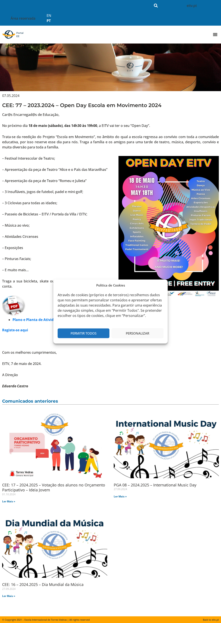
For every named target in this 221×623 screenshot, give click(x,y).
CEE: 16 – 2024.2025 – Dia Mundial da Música (43, 584)
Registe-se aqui (15, 330)
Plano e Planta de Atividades (37, 319)
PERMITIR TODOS (83, 333)
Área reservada (23, 18)
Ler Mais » (8, 501)
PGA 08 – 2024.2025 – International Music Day (155, 484)
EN (49, 15)
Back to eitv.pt (211, 619)
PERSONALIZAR (137, 333)
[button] (156, 5)
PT (49, 20)
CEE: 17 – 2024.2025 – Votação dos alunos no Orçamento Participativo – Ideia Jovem (53, 487)
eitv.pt (192, 5)
